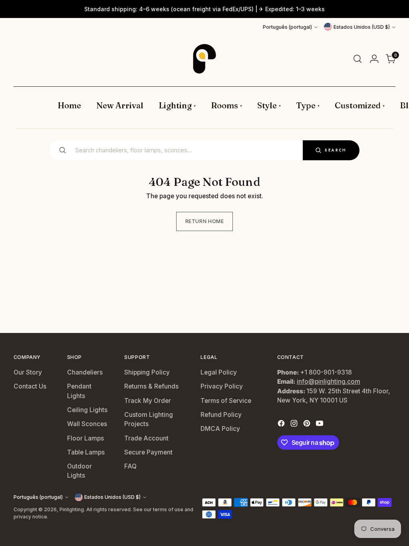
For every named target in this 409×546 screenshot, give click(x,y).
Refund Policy (221, 414)
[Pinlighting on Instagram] (295, 424)
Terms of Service (226, 401)
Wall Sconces (87, 424)
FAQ (130, 466)
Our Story (28, 372)
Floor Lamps (85, 438)
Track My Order (147, 401)
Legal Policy (219, 372)
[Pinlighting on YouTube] (320, 424)
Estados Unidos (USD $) (362, 27)
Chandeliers (85, 372)
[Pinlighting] (204, 59)
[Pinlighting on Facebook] (282, 424)
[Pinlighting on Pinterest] (307, 424)
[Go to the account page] (374, 59)
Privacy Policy (222, 386)
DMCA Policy (220, 428)
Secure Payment (148, 452)
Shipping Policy (147, 372)
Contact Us (30, 386)
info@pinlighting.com (328, 381)
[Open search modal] (357, 59)
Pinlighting (72, 509)
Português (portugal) (287, 27)
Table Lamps (86, 452)
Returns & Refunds (151, 386)
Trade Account (146, 438)
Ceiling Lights (87, 410)
